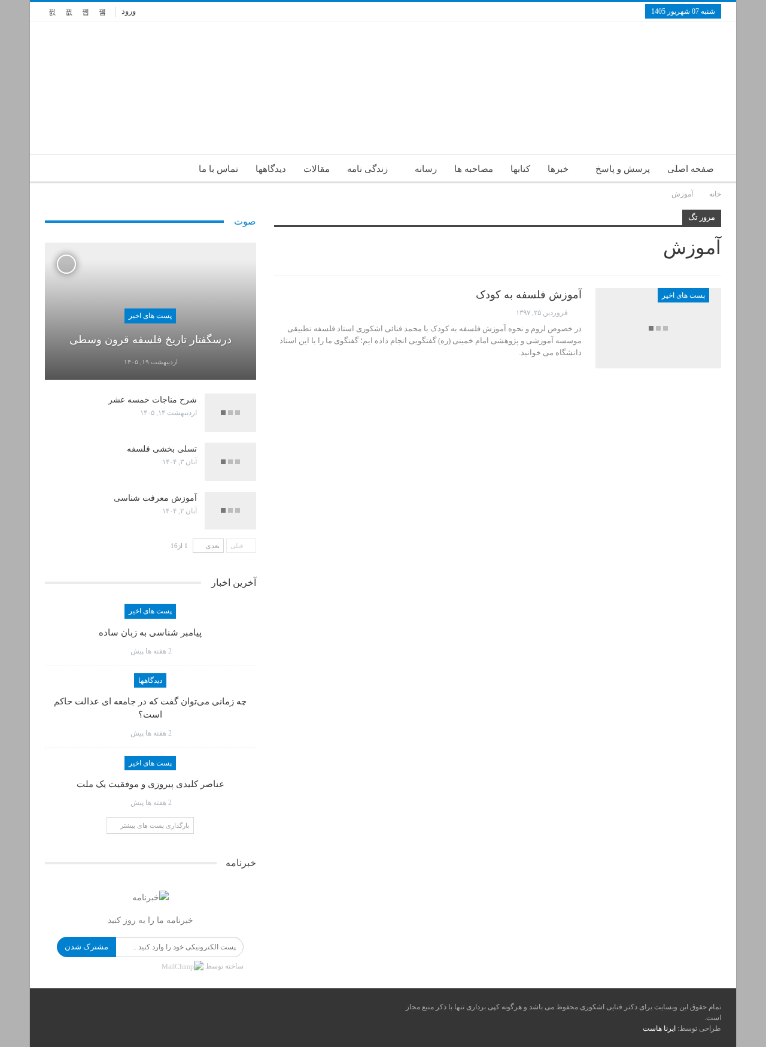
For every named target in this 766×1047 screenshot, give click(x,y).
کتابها (520, 169)
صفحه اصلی (690, 169)
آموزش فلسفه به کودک (529, 295)
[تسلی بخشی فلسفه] (230, 462)
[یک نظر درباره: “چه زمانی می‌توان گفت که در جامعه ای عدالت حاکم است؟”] (119, 733)
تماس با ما (218, 169)
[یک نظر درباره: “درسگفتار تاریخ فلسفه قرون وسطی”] (112, 362)
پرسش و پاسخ (622, 169)
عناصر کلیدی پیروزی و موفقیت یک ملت (150, 784)
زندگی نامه (367, 169)
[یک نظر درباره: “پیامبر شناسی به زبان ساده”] (119, 651)
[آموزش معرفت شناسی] (230, 511)
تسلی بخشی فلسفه (162, 448)
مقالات (316, 169)
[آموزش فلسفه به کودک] (658, 328)
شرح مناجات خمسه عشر (152, 399)
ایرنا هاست (659, 1028)
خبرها (558, 169)
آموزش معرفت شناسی (155, 498)
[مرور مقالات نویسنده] (576, 313)
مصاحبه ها (473, 169)
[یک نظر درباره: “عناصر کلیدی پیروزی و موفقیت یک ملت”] (119, 803)
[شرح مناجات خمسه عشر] (230, 413)
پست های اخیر (683, 295)
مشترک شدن (86, 946)
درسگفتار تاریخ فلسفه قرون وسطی (150, 340)
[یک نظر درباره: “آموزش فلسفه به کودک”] (277, 313)
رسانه (426, 169)
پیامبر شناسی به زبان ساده (150, 632)
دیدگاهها (271, 169)
